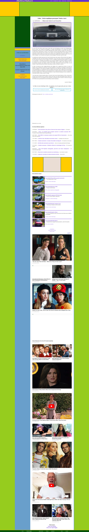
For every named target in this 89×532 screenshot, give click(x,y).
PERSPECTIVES (69, 0)
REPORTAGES (64, 0)
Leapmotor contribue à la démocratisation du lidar (48, 154)
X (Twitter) (22, 55)
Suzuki (46, 216)
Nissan (46, 181)
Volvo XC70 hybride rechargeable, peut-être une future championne (54, 148)
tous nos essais (52, 526)
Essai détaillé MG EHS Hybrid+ (51, 220)
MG (46, 224)
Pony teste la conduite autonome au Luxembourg (48, 152)
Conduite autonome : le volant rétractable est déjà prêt (49, 140)
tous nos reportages (52, 527)
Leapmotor (47, 198)
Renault (46, 207)
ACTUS (51, 0)
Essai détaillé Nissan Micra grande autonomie (54, 178)
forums (47, 531)
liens (62, 531)
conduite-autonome (49, 94)
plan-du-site (41, 531)
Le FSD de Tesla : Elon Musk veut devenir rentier (48, 138)
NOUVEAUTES (55, 0)
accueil (67, 531)
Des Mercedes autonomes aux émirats (46, 143)
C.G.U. (23, 531)
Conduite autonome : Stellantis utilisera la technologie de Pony (51, 145)
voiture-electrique (52, 181)
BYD (46, 190)
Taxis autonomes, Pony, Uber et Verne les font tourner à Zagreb (51, 129)
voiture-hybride (50, 224)
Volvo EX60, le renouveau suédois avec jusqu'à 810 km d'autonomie (52, 135)
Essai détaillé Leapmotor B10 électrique (53, 195)
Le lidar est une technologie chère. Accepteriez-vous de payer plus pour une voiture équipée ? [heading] (52, 86)
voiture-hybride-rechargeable (53, 190)
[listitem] (42, 89)
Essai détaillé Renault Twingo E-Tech (53, 203)
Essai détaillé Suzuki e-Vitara (51, 212)
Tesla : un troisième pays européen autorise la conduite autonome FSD (54, 131)
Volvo (43, 94)
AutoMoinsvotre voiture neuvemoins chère (22, 76)
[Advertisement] (44, 9)
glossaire (52, 531)
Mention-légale (29, 531)
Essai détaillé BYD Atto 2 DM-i (51, 186)
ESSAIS (60, 0)
